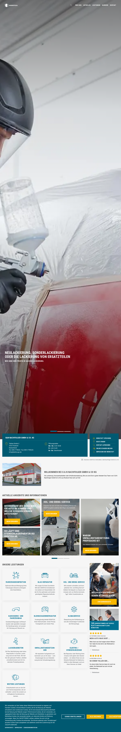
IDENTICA (92, 459)
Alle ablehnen (95, 716)
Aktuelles (87, 5)
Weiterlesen (95, 650)
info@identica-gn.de (15, 452)
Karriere (105, 5)
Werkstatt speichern (103, 438)
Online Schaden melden (104, 448)
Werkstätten (98, 459)
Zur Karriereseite (104, 602)
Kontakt (113, 5)
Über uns (78, 5)
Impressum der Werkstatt (105, 452)
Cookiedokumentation (30, 727)
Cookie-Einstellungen (73, 716)
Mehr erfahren (12, 521)
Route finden (100, 442)
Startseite (86, 459)
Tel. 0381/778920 (14, 450)
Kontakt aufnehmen (103, 445)
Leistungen (96, 5)
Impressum (18, 727)
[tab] (53, 431)
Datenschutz (9, 727)
